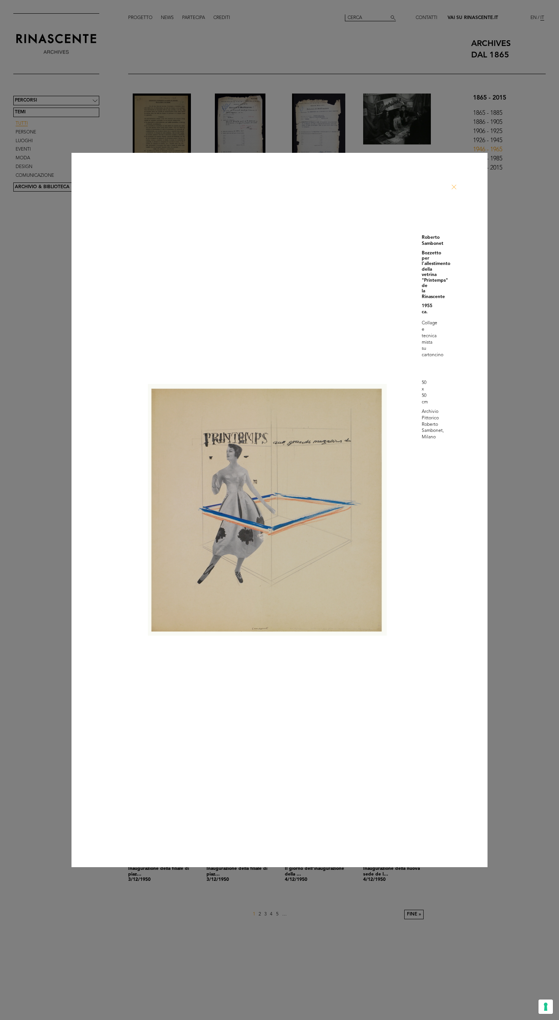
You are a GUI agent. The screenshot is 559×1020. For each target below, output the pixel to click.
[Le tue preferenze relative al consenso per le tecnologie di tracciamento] (545, 1006)
